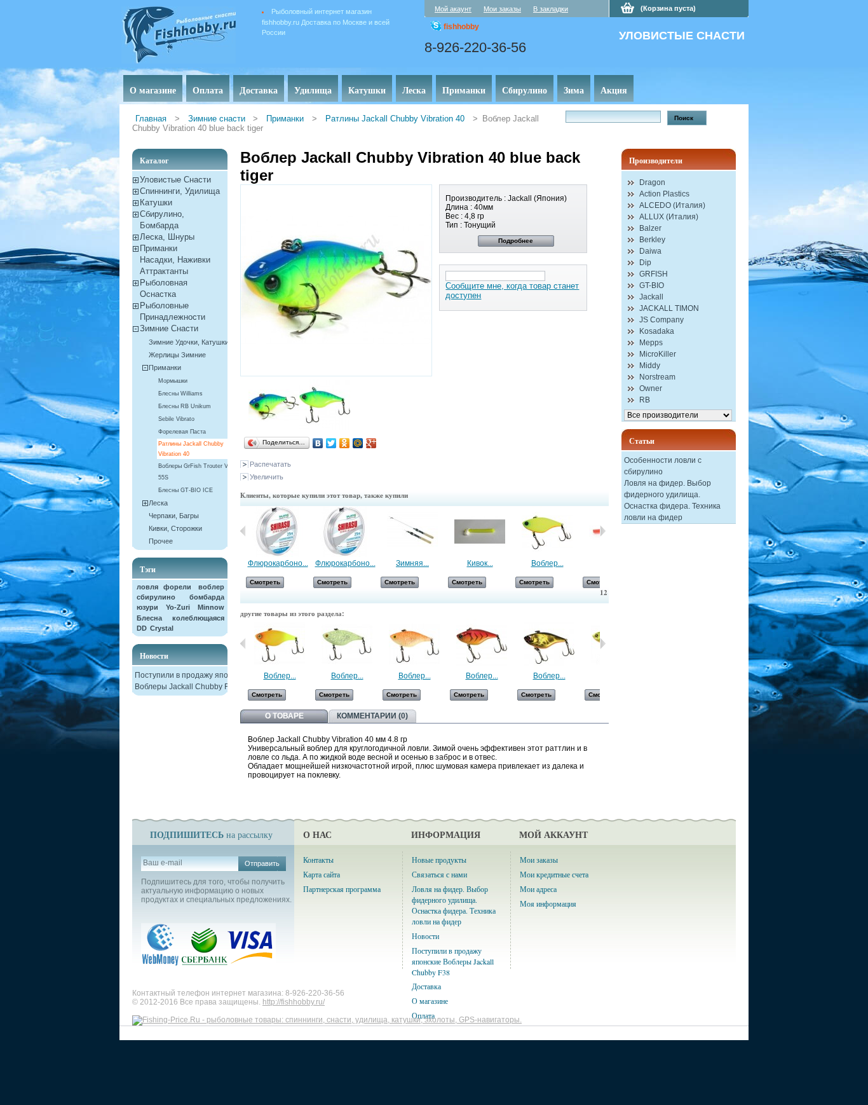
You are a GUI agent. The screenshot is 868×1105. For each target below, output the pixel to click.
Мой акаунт (453, 9)
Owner (650, 388)
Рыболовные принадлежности (172, 311)
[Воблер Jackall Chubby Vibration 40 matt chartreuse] (547, 554)
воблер (211, 587)
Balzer (650, 228)
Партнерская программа (342, 889)
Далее (603, 531)
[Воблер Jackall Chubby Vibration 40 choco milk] (414, 666)
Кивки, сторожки (175, 528)
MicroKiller (657, 354)
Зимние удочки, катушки (189, 342)
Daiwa (650, 251)
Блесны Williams (180, 393)
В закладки (550, 9)
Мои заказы (502, 9)
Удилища (313, 90)
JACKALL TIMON (669, 308)
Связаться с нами (439, 874)
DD (142, 628)
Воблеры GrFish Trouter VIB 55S (196, 472)
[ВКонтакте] (318, 443)
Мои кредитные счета (554, 874)
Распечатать (270, 464)
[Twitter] (331, 443)
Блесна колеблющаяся (180, 618)
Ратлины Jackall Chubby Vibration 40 (395, 118)
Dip (645, 262)
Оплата (208, 90)
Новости (154, 655)
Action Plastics (664, 193)
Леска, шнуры (167, 237)
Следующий (603, 643)
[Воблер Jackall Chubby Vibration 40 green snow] (347, 666)
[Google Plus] (371, 443)
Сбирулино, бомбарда (162, 219)
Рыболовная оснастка (163, 288)
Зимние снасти (216, 118)
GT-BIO (651, 285)
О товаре (284, 715)
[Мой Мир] (358, 443)
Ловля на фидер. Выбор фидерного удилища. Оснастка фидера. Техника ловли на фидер (454, 905)
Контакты (318, 859)
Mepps (651, 342)
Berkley (652, 239)
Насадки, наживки (175, 259)
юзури (147, 607)
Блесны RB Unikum (184, 406)
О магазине (153, 90)
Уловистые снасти (175, 179)
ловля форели (164, 587)
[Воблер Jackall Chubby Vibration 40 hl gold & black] (549, 666)
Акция (613, 90)
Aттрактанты (164, 271)
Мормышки (172, 381)
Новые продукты (439, 859)
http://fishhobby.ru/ (293, 1002)
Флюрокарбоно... (278, 563)
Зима (574, 90)
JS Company (661, 319)
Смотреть (265, 582)
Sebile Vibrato (176, 419)
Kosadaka (656, 331)
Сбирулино (524, 90)
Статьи (641, 441)
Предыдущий (243, 643)
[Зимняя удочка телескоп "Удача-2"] (412, 554)
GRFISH (653, 274)
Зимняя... (412, 563)
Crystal (161, 628)
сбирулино (156, 597)
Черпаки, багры (174, 515)
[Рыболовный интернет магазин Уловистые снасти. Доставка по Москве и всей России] (198, 32)
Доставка (259, 90)
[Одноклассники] (344, 443)
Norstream (657, 377)
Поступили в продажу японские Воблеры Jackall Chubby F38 (453, 961)
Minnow (211, 607)
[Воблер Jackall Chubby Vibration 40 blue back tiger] (273, 427)
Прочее (161, 541)
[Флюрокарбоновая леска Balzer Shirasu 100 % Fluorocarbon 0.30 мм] (345, 554)
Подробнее (515, 240)
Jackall (651, 296)
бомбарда (206, 597)
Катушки (367, 90)
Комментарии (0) (372, 715)
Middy (649, 365)
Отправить (262, 863)
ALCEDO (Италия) (672, 205)
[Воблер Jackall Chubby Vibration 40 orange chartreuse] (279, 666)
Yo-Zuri (178, 607)
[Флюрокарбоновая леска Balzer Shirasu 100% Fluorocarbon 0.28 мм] (277, 554)
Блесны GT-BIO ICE (185, 490)
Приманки (463, 90)
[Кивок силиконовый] (479, 554)
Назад (243, 531)
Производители (655, 160)
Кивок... (480, 563)
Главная (150, 118)
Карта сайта (321, 874)
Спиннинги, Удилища (180, 191)
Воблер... (547, 563)
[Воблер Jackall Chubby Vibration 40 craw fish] (481, 666)
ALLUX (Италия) (668, 216)
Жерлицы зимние (177, 355)
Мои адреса (538, 889)
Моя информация (548, 903)
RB (644, 399)
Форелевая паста (182, 432)
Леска (414, 90)
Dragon (652, 182)
